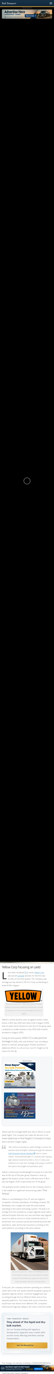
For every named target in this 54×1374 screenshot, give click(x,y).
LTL (26, 972)
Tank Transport (9, 3)
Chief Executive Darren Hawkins (20, 1153)
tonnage (20, 975)
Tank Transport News (27, 459)
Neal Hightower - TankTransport (28, 498)
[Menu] (51, 3)
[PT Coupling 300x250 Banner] (19, 1106)
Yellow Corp (39, 972)
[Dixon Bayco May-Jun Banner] (19, 1075)
